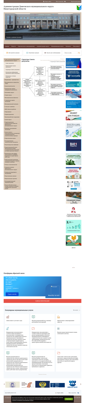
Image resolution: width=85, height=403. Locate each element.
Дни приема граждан (14, 52)
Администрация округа (43, 46)
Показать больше (42, 374)
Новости (13, 46)
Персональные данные (10, 176)
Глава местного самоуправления (26, 46)
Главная (7, 46)
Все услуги (75, 310)
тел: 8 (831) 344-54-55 (10, 392)
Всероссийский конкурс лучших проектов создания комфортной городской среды (11, 186)
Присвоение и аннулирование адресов (65, 321)
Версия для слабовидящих (53, 52)
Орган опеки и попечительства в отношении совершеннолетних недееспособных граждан (12, 133)
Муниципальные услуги (57, 46)
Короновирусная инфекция (11, 144)
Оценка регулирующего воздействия (11, 173)
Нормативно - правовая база (12, 79)
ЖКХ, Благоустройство (10, 109)
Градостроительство (10, 86)
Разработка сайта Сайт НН (74, 397)
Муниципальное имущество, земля (12, 83)
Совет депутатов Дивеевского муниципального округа (12, 60)
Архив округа (8, 119)
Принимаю (68, 399)
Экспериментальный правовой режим (10, 181)
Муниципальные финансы (11, 97)
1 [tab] (41, 42)
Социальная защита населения (10, 101)
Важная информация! (42, 301)
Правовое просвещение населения (11, 129)
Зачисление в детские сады (14, 320)
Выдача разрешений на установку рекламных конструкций (41, 321)
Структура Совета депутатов (12, 69)
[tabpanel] (42, 27)
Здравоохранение (9, 114)
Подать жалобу (12, 294)
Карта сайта (48, 1)
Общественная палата (10, 138)
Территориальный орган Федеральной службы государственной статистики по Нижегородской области (12, 149)
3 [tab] (45, 42)
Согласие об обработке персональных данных (22, 400)
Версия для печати (76, 1)
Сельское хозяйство (10, 106)
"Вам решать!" (76, 46)
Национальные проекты (11, 178)
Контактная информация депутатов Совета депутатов (12, 73)
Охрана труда (8, 95)
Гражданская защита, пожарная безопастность (11, 89)
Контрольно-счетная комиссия (11, 76)
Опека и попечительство (11, 164)
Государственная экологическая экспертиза (11, 141)
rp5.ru (73, 267)
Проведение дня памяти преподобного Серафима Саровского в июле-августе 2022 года (11, 155)
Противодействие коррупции (12, 117)
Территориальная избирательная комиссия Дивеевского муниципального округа (11, 123)
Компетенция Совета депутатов (11, 66)
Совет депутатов (10, 63)
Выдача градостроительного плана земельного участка (67, 332)
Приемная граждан (34, 52)
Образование (8, 111)
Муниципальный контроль (11, 104)
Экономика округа (9, 92)
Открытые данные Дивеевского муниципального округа (11, 168)
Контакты (68, 46)
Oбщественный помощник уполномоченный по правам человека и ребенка (12, 161)
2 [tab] (43, 42)
